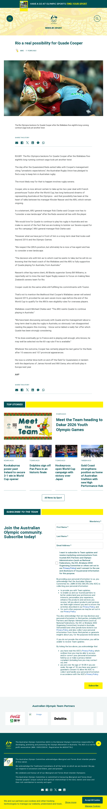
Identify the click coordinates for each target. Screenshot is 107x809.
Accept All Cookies (92, 800)
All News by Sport (53, 497)
